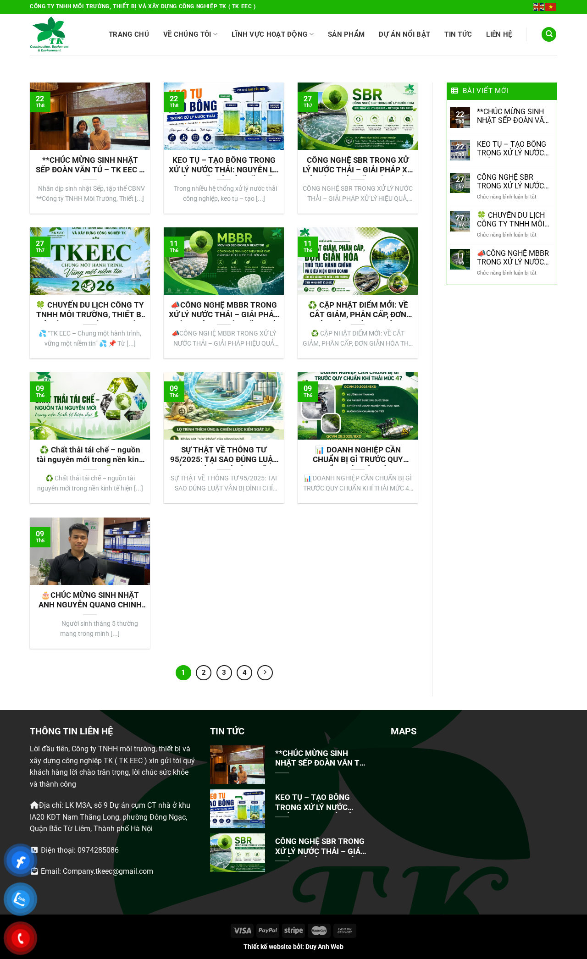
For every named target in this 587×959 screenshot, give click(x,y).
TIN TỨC (458, 34)
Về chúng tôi (187, 34)
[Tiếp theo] (265, 673)
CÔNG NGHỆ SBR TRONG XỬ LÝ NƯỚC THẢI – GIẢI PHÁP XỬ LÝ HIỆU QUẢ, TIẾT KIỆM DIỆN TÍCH (358, 166)
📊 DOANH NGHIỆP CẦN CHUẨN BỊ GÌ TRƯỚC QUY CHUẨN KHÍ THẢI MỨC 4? (358, 456)
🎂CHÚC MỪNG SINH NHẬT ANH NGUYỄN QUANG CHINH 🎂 (90, 601)
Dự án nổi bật (404, 34)
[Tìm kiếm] (549, 34)
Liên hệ (499, 34)
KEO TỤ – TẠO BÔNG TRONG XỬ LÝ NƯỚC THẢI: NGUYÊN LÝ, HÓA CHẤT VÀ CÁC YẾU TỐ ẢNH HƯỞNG (224, 166)
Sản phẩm (346, 34)
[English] (539, 6)
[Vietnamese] (551, 6)
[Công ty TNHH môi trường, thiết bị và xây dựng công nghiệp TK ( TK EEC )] (49, 34)
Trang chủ (129, 34)
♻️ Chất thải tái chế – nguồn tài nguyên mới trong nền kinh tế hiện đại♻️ (90, 456)
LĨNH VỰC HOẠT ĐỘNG (269, 34)
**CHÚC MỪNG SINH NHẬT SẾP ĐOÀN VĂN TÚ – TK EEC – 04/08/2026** (90, 166)
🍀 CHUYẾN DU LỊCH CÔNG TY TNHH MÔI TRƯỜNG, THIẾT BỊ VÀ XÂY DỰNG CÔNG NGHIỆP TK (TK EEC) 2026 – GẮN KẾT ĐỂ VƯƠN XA (90, 311)
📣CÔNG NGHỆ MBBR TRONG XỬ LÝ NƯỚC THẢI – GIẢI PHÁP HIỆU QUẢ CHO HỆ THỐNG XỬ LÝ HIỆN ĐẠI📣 (224, 311)
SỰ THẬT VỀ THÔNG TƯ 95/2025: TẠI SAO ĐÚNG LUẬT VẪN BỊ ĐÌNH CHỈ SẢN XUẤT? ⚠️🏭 (224, 456)
